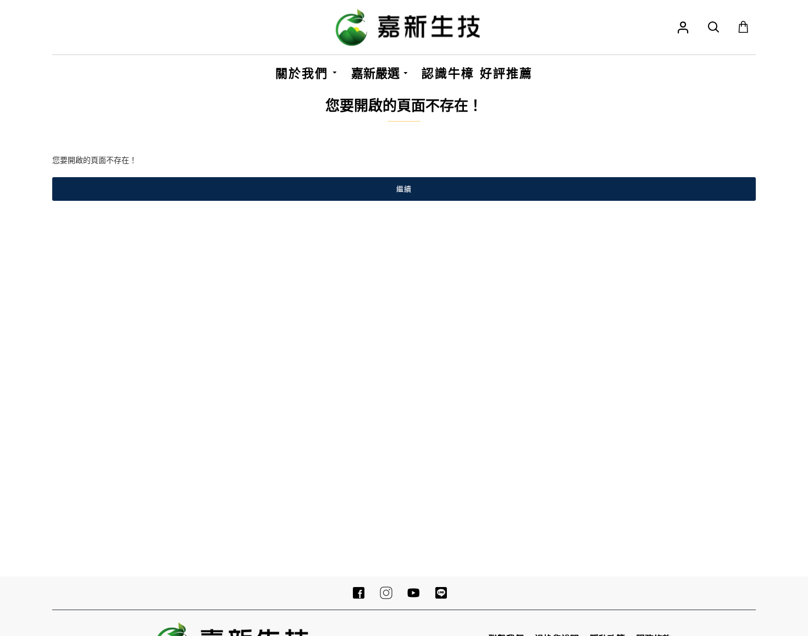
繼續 (404, 189)
